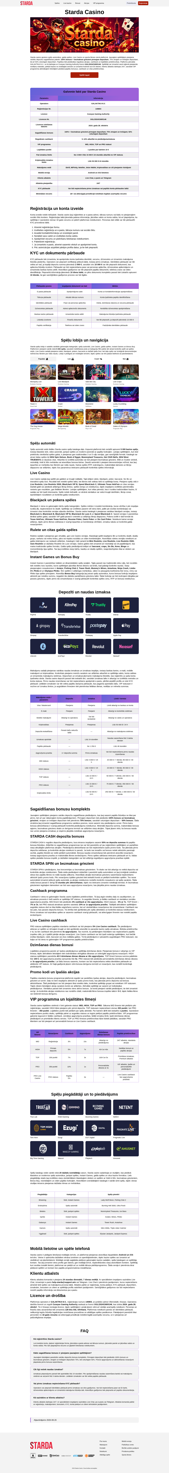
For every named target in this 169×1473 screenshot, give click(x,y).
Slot (124, 359)
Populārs (41, 359)
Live (69, 359)
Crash (96, 359)
